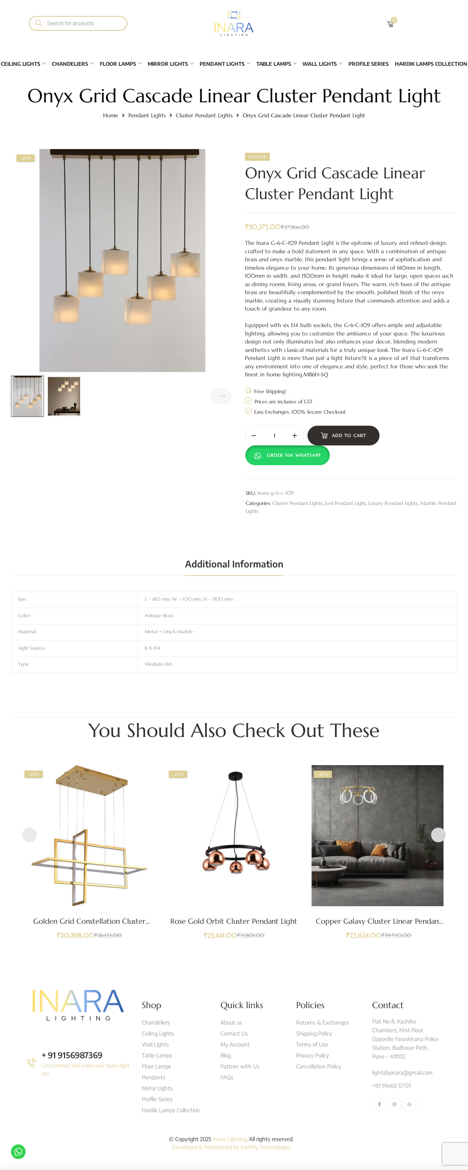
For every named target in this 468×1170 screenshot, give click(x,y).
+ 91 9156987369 (72, 1055)
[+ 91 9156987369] (31, 1062)
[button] (289, 455)
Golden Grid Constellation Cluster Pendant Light (89, 926)
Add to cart (349, 435)
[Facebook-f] (379, 1104)
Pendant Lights (147, 115)
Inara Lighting (229, 1139)
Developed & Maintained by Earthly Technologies (231, 1147)
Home (110, 115)
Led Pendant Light (345, 503)
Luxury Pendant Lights (393, 503)
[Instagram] (394, 1104)
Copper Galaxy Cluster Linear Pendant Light (379, 926)
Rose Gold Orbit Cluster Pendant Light (233, 921)
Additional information (234, 564)
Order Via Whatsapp (294, 455)
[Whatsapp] (409, 1104)
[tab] (234, 563)
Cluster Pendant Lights (204, 115)
